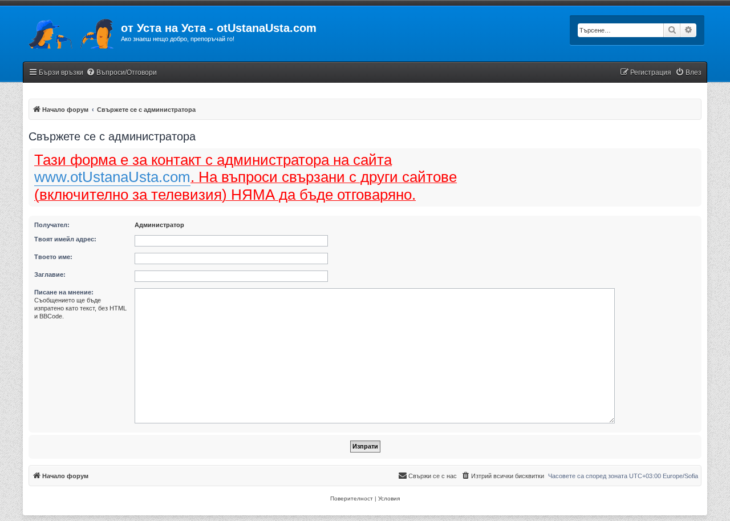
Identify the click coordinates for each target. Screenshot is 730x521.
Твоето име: (53, 256)
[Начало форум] (72, 31)
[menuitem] (121, 72)
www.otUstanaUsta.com (112, 176)
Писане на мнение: (64, 292)
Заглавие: (50, 274)
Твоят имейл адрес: (65, 239)
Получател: (52, 224)
